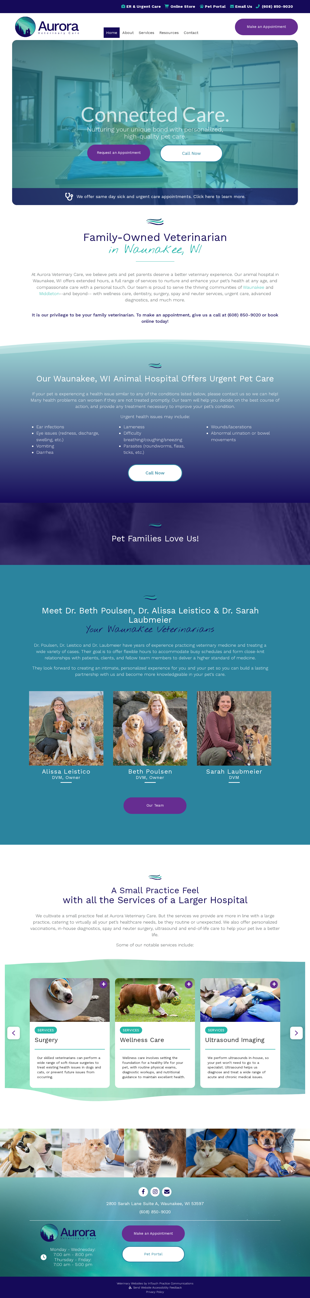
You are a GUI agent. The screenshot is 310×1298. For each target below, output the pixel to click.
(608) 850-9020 (277, 6)
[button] (191, 153)
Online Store (182, 6)
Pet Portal (215, 6)
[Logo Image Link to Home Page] (47, 26)
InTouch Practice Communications (170, 1283)
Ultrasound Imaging (234, 1039)
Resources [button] (169, 32)
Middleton (49, 293)
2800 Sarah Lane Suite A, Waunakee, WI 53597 (155, 1203)
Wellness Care (142, 1039)
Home (111, 32)
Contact (191, 32)
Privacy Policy (155, 1292)
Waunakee (253, 287)
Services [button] (146, 32)
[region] (155, 1033)
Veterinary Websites (130, 1283)
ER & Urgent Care (143, 6)
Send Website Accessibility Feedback (157, 1287)
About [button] (128, 32)
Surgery (46, 1039)
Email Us (243, 6)
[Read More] (155, 1000)
